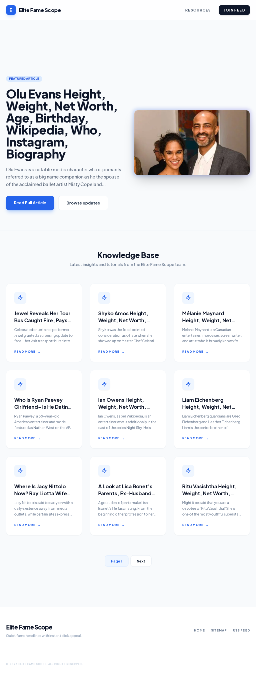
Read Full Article (30, 202)
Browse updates (83, 203)
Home (199, 630)
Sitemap (219, 630)
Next (141, 561)
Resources (198, 10)
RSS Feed (241, 630)
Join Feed (234, 10)
